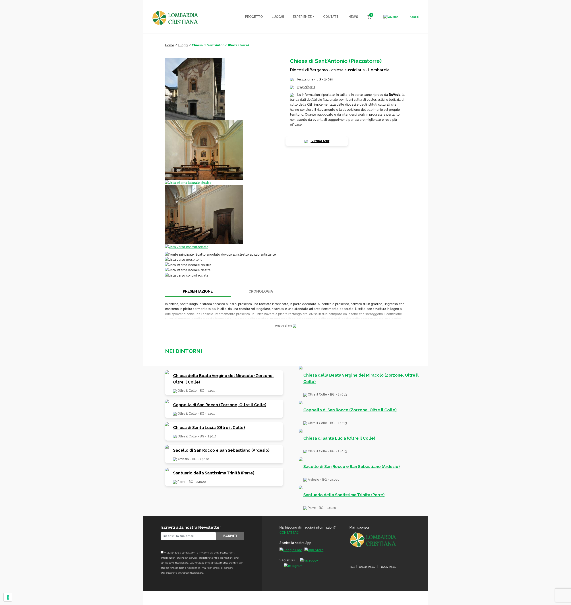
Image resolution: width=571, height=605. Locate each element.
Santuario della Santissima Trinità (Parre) (213, 473)
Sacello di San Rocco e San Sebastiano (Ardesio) (221, 450)
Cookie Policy (367, 566)
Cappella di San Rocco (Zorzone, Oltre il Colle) (219, 404)
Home (169, 45)
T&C (352, 566)
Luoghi (183, 45)
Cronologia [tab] (260, 291)
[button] (285, 326)
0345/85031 (306, 87)
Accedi (414, 16)
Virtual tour (320, 141)
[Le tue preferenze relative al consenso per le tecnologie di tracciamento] (8, 597)
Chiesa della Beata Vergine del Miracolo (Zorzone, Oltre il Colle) (223, 378)
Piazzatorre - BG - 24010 (315, 79)
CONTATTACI (289, 532)
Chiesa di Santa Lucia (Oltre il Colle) (209, 427)
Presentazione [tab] (198, 291)
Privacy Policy (388, 566)
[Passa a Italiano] (390, 17)
